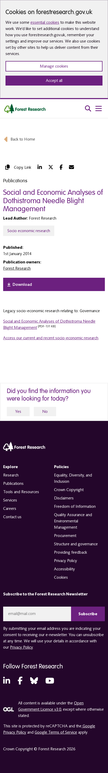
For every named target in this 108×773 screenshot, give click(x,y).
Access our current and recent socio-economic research (50, 338)
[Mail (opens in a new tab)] (71, 167)
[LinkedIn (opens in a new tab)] (39, 167)
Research (11, 475)
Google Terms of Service (56, 732)
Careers (9, 508)
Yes (18, 411)
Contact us (12, 517)
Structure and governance (76, 544)
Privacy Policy (65, 560)
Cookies (61, 577)
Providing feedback (70, 552)
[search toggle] (88, 108)
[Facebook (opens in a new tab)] (61, 167)
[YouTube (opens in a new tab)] (49, 681)
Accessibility (64, 569)
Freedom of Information (75, 506)
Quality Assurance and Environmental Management (73, 521)
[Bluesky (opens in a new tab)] (34, 681)
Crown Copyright (69, 489)
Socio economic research (28, 230)
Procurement (65, 535)
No (45, 411)
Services (10, 500)
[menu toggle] (98, 108)
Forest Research (17, 268)
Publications (13, 483)
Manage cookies (54, 66)
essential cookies (44, 22)
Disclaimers (64, 498)
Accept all (54, 80)
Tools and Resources (21, 492)
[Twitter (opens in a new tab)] (50, 167)
